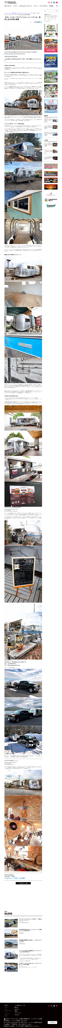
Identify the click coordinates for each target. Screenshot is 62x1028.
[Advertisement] (23, 896)
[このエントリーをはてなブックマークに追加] (39, 22)
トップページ (7, 13)
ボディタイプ (20, 13)
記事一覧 (14, 13)
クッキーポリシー (14, 1022)
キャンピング (28, 13)
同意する (52, 1022)
